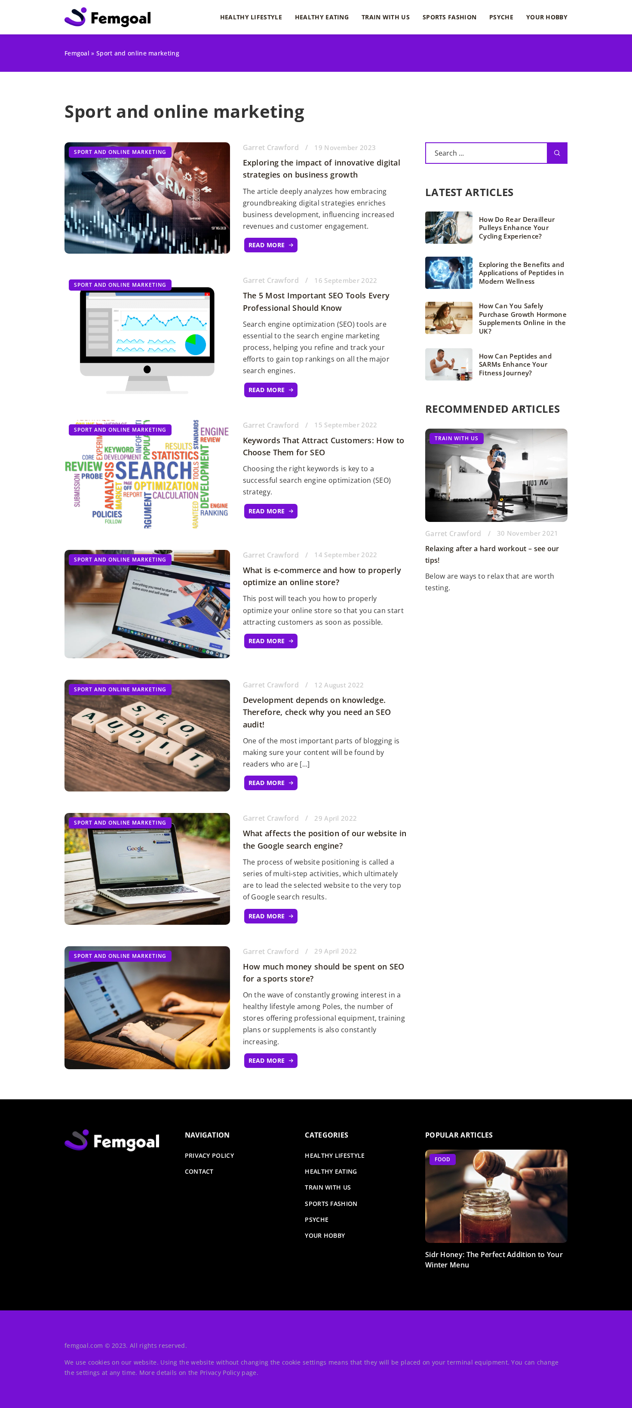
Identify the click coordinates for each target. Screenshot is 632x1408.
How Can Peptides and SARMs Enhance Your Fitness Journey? (515, 364)
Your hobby (547, 17)
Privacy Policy (220, 1372)
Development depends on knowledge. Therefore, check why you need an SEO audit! (317, 712)
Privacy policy (209, 1155)
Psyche (501, 17)
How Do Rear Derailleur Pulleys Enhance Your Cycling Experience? (517, 227)
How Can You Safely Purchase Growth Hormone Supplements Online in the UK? (523, 318)
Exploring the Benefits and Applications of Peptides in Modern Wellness (522, 273)
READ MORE (267, 245)
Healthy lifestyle (251, 17)
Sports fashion (449, 17)
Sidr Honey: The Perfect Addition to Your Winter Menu (494, 1260)
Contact (199, 1171)
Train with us (386, 17)
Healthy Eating (322, 17)
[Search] (557, 153)
